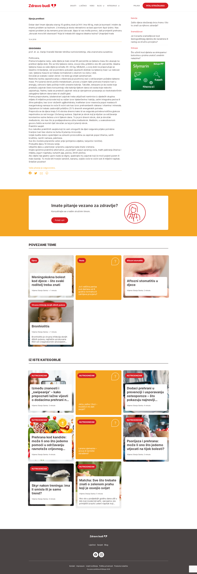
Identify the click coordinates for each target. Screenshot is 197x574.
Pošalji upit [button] (59, 220)
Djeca (34, 260)
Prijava (136, 6)
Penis (81, 260)
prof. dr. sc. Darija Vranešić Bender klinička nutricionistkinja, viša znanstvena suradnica (70, 52)
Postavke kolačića (121, 566)
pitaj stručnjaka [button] (155, 5)
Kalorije (134, 18)
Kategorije (112, 6)
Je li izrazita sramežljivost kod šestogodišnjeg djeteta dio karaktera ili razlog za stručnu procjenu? (149, 38)
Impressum (80, 566)
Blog (99, 6)
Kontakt (72, 566)
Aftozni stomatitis (135, 260)
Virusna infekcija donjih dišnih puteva (48, 304)
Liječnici (83, 6)
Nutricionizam (39, 375)
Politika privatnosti (106, 566)
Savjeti (73, 6)
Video (92, 6)
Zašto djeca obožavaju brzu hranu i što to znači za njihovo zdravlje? (149, 24)
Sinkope (134, 48)
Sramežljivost (137, 31)
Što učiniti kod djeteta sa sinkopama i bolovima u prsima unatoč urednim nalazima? (149, 55)
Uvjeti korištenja (92, 566)
